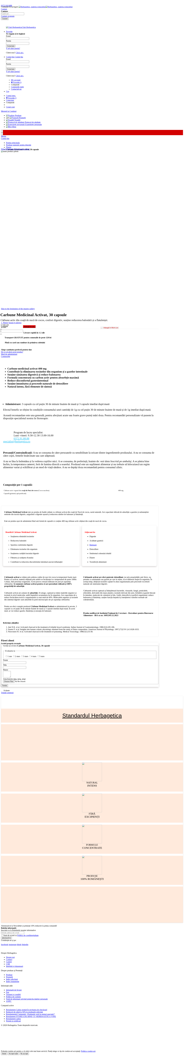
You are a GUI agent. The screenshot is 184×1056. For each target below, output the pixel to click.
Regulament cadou (13, 1019)
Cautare (4, 9)
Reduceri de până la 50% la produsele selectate (24, 1012)
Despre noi (10, 957)
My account (15, 80)
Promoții (9, 977)
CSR (8, 964)
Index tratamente (12, 981)
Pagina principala (13, 143)
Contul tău (5, 138)
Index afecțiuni (12, 979)
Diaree (8, 147)
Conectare (10, 100)
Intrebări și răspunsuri (14, 966)
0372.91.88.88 (21, 438)
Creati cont (10, 107)
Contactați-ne (16, 89)
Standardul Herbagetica (92, 715)
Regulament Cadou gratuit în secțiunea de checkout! (26, 1010)
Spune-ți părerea (15, 323)
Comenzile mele (17, 87)
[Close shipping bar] (2, 134)
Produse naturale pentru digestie (18, 145)
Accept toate (13, 1054)
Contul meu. (11, 96)
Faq (7, 992)
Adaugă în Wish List (111, 328)
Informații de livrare (14, 990)
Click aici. (20, 53)
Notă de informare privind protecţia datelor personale (27, 999)
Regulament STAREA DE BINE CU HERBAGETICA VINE (31, 1016)
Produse (9, 975)
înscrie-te (29, 2)
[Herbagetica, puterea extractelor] (46, 7)
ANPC (9, 1001)
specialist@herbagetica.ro (16, 441)
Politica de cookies (13, 997)
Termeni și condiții (13, 994)
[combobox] (12, 13)
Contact (9, 959)
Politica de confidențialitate (28, 935)
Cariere (9, 962)
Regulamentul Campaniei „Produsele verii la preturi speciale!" (30, 1014)
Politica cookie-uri (88, 1051)
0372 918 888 (6, 5)
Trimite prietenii (7, 693)
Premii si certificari (13, 1021)
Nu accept (24, 1054)
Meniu (3, 136)
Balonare (93, 545)
